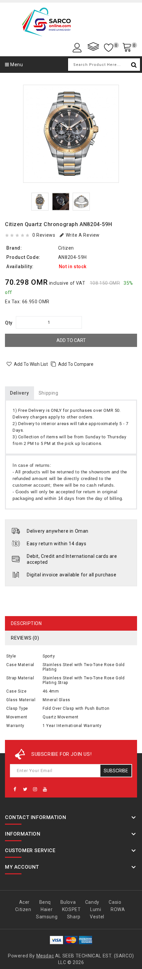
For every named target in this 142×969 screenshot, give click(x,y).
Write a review (83, 235)
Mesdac (45, 955)
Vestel (97, 916)
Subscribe (116, 770)
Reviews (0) (25, 638)
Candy (92, 902)
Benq (45, 902)
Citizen (66, 248)
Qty (9, 322)
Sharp (74, 916)
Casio (115, 902)
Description (26, 623)
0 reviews (43, 235)
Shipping (48, 393)
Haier (47, 909)
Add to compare (75, 364)
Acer (24, 902)
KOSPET (71, 909)
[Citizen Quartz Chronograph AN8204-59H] (71, 134)
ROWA (118, 909)
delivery (19, 393)
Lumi (95, 909)
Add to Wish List (31, 364)
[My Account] (78, 47)
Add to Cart (71, 340)
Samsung (46, 916)
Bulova (68, 902)
